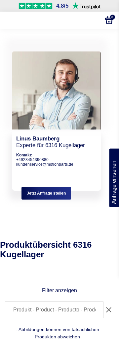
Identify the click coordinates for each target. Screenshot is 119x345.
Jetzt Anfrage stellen (46, 193)
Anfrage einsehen (114, 178)
